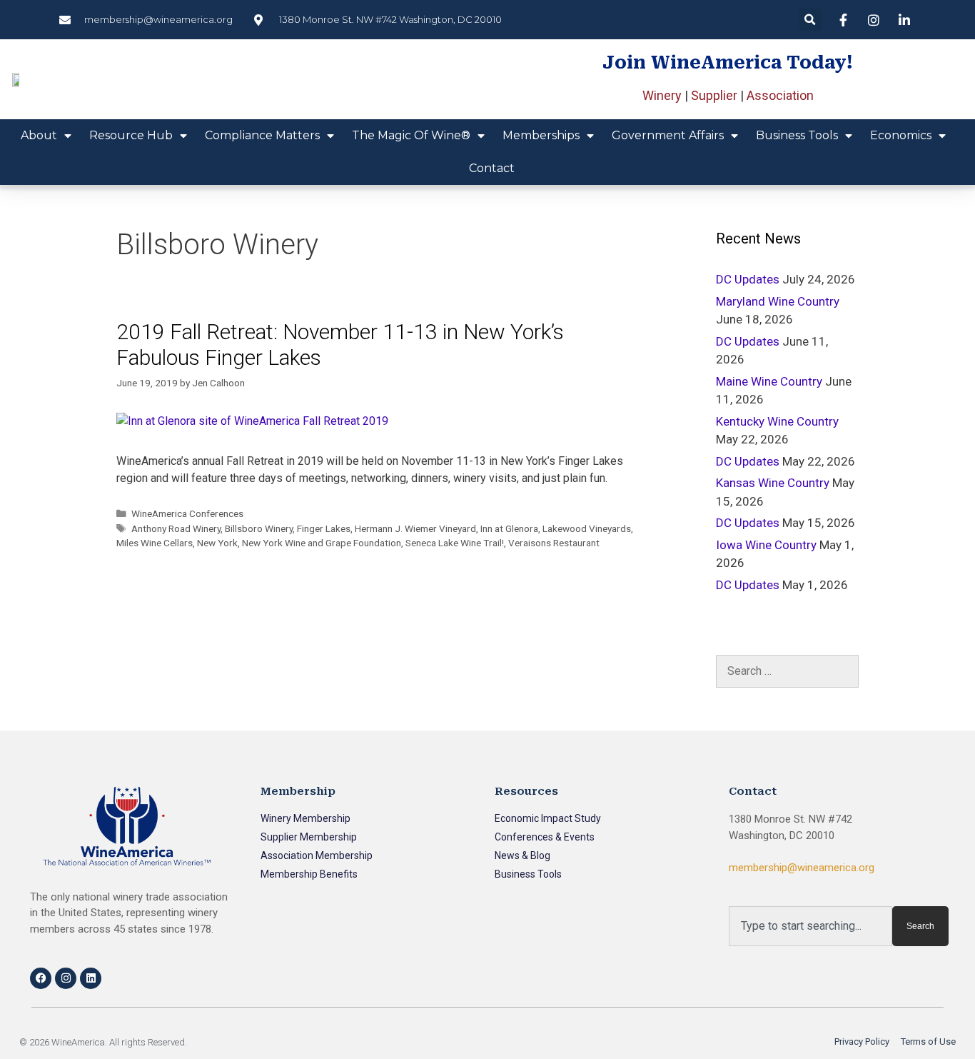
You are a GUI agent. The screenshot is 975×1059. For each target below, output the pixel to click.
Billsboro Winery (259, 528)
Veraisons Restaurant (554, 542)
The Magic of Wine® (411, 135)
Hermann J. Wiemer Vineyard (415, 528)
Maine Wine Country (769, 381)
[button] (810, 20)
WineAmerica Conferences (187, 513)
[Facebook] (40, 978)
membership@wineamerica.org (801, 867)
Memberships (541, 135)
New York (217, 542)
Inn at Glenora (509, 528)
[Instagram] (65, 978)
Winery (662, 95)
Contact (492, 168)
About (39, 135)
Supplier (714, 95)
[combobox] (810, 926)
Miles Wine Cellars (154, 542)
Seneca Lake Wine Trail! (454, 542)
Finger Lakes (323, 528)
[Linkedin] (90, 978)
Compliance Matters (262, 135)
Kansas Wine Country (772, 483)
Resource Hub (131, 135)
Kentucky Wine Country (777, 421)
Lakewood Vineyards (586, 528)
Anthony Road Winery (176, 528)
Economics (900, 135)
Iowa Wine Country (766, 545)
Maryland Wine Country (777, 301)
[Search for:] (787, 671)
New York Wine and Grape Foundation (321, 542)
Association (780, 95)
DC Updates (747, 279)
